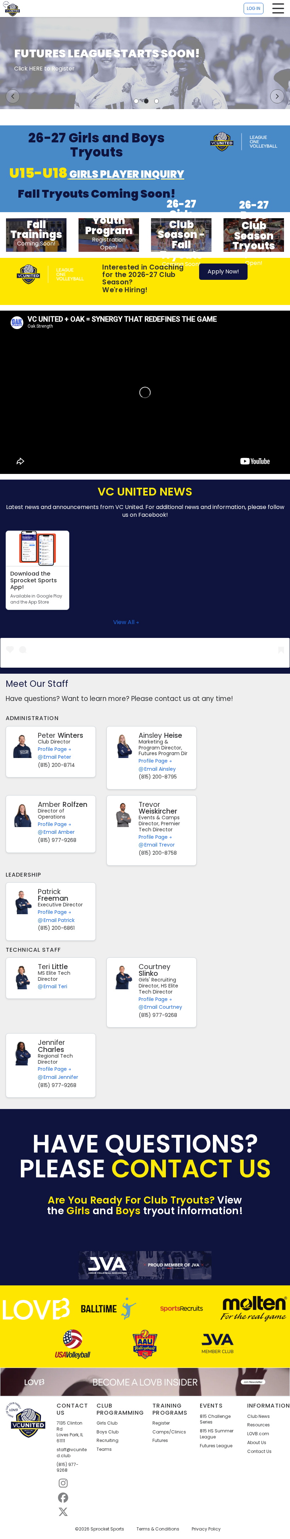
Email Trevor (159, 845)
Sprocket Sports (107, 1529)
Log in (253, 8)
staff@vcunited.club (72, 1453)
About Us (256, 1442)
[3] (156, 100)
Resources (258, 1425)
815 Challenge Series (215, 1419)
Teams (104, 1449)
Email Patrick (59, 920)
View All (124, 622)
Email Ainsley (160, 769)
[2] (146, 100)
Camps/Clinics (169, 1432)
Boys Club (107, 1432)
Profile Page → (54, 749)
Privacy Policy (206, 1529)
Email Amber (59, 832)
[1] (136, 100)
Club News (258, 1416)
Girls (78, 1211)
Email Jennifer (61, 1077)
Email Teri (55, 986)
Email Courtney (163, 1007)
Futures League (216, 1446)
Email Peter (57, 757)
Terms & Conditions (158, 1529)
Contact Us (259, 1451)
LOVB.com (258, 1434)
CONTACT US (191, 1168)
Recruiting (107, 1440)
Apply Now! (223, 271)
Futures (160, 1440)
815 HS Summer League (216, 1434)
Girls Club (107, 1423)
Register (161, 1423)
